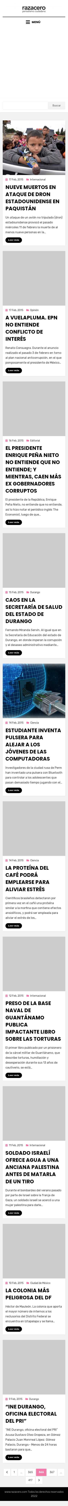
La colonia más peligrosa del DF (28, 1294)
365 (31, 1472)
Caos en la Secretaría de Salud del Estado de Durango (33, 610)
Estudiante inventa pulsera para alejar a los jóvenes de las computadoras (33, 745)
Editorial (35, 440)
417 (31, 1480)
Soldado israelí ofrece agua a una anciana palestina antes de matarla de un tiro (32, 1167)
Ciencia (34, 722)
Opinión (34, 310)
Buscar (57, 105)
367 (53, 1472)
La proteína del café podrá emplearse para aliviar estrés (27, 878)
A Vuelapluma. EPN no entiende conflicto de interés (31, 328)
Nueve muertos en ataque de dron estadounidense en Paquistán (32, 198)
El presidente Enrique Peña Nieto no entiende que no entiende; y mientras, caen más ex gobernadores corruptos (33, 469)
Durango (35, 592)
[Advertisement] (34, 60)
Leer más (13, 240)
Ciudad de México (40, 1283)
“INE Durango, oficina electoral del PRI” (31, 1414)
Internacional (38, 179)
